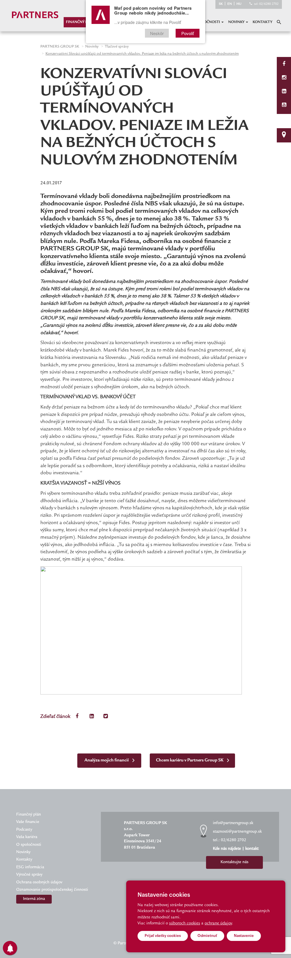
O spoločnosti (206, 22)
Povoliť (187, 33)
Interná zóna (34, 899)
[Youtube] (284, 105)
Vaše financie (27, 822)
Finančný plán (80, 22)
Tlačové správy (117, 47)
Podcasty (24, 830)
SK (221, 4)
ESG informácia (30, 867)
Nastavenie (244, 935)
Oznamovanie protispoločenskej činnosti (52, 890)
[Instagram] (284, 78)
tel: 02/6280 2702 (266, 4)
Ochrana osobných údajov (39, 883)
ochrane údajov (218, 924)
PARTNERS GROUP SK (59, 47)
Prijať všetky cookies (163, 935)
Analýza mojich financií (107, 760)
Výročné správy (29, 875)
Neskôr (157, 33)
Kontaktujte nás (234, 862)
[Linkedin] (284, 91)
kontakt (252, 849)
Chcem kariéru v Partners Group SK (190, 760)
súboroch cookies (184, 924)
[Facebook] (284, 64)
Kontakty (262, 22)
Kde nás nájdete (227, 849)
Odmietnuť (207, 935)
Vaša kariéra (26, 837)
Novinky (236, 22)
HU (239, 4)
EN (229, 4)
